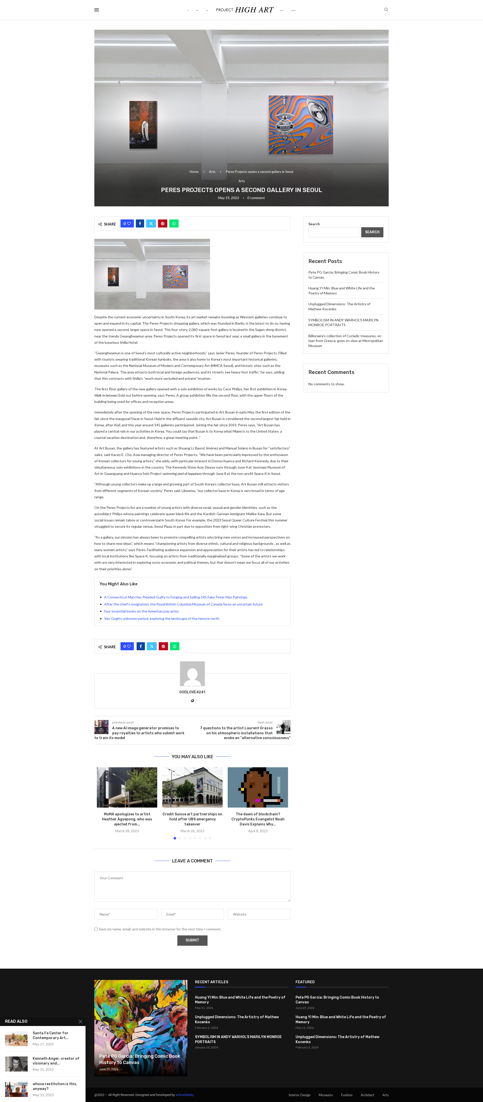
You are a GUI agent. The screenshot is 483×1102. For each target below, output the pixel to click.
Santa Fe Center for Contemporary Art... (51, 1035)
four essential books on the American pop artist (141, 611)
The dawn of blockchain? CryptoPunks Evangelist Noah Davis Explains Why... (258, 819)
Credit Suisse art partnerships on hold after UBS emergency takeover (192, 819)
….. (293, 10)
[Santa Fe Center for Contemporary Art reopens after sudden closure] (16, 1038)
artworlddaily (185, 1095)
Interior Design (299, 1095)
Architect (367, 1095)
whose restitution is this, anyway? (55, 1086)
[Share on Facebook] (140, 223)
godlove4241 (192, 692)
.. (197, 10)
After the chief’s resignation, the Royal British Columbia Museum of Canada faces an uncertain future (183, 604)
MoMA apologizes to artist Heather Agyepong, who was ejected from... (127, 819)
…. (281, 10)
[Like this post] (129, 223)
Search (314, 224)
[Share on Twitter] (151, 223)
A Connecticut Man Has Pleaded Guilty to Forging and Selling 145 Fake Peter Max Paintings (176, 597)
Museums (326, 1095)
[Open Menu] (96, 10)
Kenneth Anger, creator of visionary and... (56, 1061)
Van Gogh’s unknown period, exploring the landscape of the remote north (161, 618)
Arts (212, 172)
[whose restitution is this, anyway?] (16, 1089)
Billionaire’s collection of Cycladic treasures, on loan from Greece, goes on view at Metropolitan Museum (345, 341)
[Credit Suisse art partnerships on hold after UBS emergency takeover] (192, 787)
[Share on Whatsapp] (174, 223)
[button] (103, 803)
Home (194, 172)
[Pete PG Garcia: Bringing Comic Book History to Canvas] (140, 1028)
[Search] (386, 10)
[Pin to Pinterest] (162, 223)
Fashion (346, 1095)
